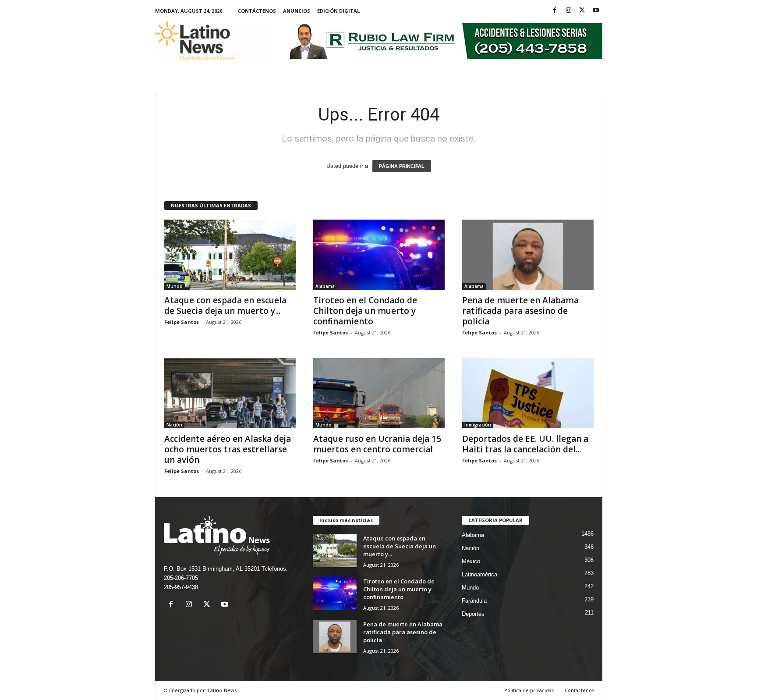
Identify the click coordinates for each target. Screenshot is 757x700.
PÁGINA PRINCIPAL (401, 166)
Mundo (174, 286)
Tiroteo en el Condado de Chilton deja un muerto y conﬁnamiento (365, 311)
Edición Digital (338, 10)
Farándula (474, 600)
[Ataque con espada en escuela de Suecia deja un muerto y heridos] (230, 255)
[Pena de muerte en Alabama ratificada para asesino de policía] (528, 255)
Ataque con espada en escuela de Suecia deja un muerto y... (225, 305)
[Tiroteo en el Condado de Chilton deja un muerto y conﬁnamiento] (379, 255)
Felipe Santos (181, 322)
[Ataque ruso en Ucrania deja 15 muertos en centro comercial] (379, 393)
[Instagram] (568, 10)
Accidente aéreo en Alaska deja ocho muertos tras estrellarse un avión (227, 449)
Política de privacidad (529, 690)
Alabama (325, 286)
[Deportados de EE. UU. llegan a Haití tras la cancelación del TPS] (528, 393)
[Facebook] (555, 10)
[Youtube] (596, 10)
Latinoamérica (479, 574)
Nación (174, 425)
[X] (582, 10)
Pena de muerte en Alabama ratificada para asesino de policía (520, 311)
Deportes (473, 614)
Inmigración (477, 425)
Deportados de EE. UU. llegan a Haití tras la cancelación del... (525, 444)
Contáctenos (257, 10)
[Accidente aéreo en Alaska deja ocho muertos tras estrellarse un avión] (230, 393)
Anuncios (296, 10)
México (471, 561)
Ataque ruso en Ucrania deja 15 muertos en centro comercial (377, 444)
